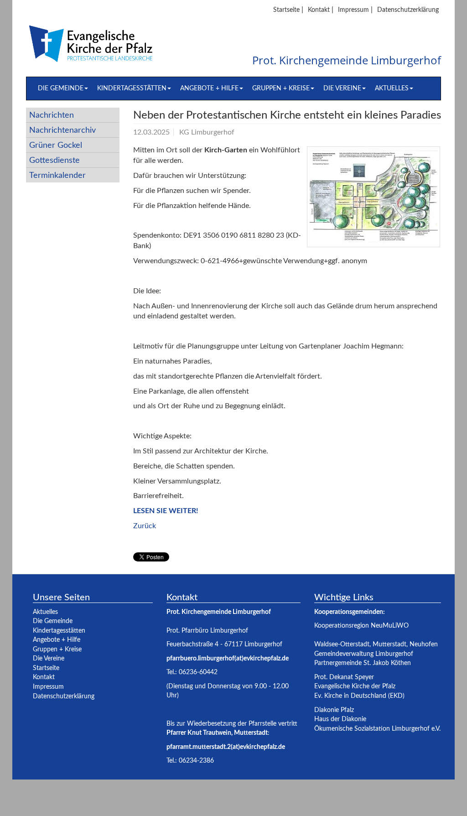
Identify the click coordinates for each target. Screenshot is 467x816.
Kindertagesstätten (131, 88)
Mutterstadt (389, 644)
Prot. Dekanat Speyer (344, 677)
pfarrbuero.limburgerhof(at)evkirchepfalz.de (227, 658)
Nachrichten (51, 115)
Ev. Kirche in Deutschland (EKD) (359, 695)
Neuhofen (424, 644)
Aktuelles (392, 88)
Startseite (286, 9)
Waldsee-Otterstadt (341, 644)
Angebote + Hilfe (209, 88)
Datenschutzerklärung (408, 9)
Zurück (144, 526)
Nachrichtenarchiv (62, 130)
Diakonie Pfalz (334, 710)
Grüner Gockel (55, 145)
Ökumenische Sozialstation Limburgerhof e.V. (377, 728)
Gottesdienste (54, 160)
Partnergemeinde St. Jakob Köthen (362, 663)
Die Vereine (342, 88)
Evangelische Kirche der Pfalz (354, 686)
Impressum (353, 9)
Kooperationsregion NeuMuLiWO (361, 625)
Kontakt (319, 9)
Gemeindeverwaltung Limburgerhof (363, 653)
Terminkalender (57, 175)
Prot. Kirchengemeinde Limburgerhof (346, 61)
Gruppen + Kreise (281, 88)
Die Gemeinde (60, 88)
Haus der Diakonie (340, 719)
